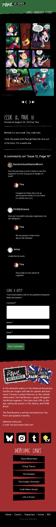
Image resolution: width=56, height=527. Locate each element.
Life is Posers (29, 497)
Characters (39, 12)
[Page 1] (23, 102)
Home (8, 515)
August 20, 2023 (23, 122)
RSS (49, 515)
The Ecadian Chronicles (28, 482)
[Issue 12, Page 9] (26, 102)
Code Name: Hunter (29, 489)
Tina (37, 122)
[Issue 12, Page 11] (28, 57)
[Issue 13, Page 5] (33, 102)
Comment (11, 303)
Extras (49, 12)
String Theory (28, 466)
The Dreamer (29, 474)
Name (9, 322)
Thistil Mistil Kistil (29, 459)
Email (9, 332)
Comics (29, 12)
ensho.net (17, 422)
